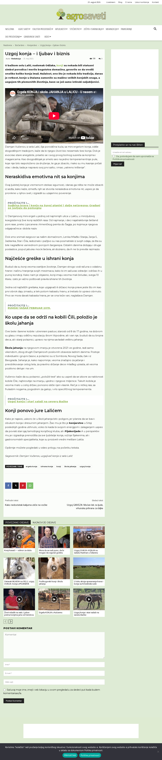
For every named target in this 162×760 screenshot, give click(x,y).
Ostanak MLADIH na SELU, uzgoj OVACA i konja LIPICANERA (19, 582)
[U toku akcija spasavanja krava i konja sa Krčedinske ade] (89, 568)
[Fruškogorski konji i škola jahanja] (54, 568)
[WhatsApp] (30, 485)
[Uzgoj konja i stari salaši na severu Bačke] (89, 599)
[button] (155, 29)
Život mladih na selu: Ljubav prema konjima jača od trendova (19, 613)
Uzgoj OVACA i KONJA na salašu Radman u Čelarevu (86, 551)
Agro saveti (23, 29)
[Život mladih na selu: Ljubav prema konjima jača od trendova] (19, 599)
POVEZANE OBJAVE (17, 522)
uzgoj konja (85, 466)
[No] (158, 751)
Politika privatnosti (90, 755)
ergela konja (31, 466)
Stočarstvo (75, 29)
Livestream (110, 2)
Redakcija (16, 58)
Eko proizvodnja (12, 36)
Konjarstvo (32, 45)
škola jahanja (70, 466)
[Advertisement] (135, 69)
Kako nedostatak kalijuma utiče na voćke (26, 505)
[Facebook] (8, 485)
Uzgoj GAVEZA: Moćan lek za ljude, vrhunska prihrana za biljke (85, 507)
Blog (120, 2)
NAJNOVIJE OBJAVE (44, 522)
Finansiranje (126, 29)
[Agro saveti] (81, 15)
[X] (15, 485)
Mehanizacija (111, 29)
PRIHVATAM (70, 755)
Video (46, 36)
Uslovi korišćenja (142, 2)
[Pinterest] (23, 485)
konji (59, 65)
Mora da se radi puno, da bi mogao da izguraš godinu (51, 551)
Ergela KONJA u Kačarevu (50, 612)
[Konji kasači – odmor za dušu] (19, 537)
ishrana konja (47, 466)
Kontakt (155, 2)
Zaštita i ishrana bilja (93, 29)
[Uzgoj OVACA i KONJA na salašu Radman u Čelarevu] (89, 537)
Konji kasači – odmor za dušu (18, 550)
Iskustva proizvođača (41, 29)
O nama (128, 2)
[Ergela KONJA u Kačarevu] (54, 599)
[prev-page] (5, 622)
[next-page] (10, 622)
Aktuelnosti (60, 29)
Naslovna (9, 29)
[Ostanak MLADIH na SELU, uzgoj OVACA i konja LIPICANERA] (19, 568)
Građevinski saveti (32, 36)
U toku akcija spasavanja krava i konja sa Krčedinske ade (88, 582)
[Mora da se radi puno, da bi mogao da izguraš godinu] (54, 537)
